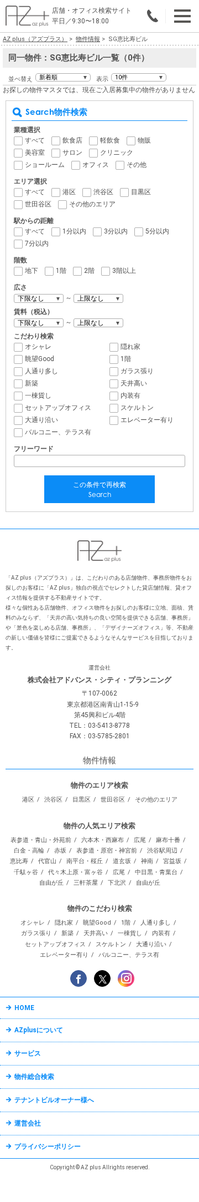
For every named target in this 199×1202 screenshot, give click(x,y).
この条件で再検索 (99, 490)
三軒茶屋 (86, 882)
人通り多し (41, 371)
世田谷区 (38, 204)
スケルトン (137, 408)
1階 (61, 271)
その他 (136, 165)
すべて (35, 140)
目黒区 (141, 192)
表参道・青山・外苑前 (41, 840)
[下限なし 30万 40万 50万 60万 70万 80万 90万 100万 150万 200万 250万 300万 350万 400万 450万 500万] (39, 322)
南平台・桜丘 (84, 861)
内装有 (130, 395)
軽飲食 (110, 140)
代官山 (47, 861)
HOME (24, 1008)
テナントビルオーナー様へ (54, 1100)
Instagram (126, 978)
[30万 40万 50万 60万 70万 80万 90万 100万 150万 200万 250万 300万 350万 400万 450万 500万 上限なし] (98, 322)
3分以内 (116, 231)
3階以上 (124, 271)
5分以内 (157, 231)
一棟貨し (38, 395)
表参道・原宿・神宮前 (106, 850)
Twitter (102, 978)
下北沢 (117, 882)
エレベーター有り (147, 420)
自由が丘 (51, 882)
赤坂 (60, 850)
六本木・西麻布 (102, 840)
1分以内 (74, 231)
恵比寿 (19, 861)
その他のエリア (92, 204)
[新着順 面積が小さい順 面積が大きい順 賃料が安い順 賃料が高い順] (63, 77)
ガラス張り (137, 371)
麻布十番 (168, 840)
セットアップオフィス (58, 408)
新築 (31, 383)
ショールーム (45, 165)
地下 (31, 271)
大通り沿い (41, 420)
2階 (89, 271)
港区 (69, 192)
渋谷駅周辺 (162, 850)
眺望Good (39, 359)
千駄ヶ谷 (26, 872)
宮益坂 (172, 861)
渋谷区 (103, 192)
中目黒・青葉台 (156, 872)
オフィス (95, 165)
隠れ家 (130, 347)
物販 (144, 140)
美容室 (35, 152)
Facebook (78, 978)
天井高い (134, 383)
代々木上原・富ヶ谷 (75, 872)
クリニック (116, 152)
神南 (147, 861)
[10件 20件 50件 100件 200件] (138, 77)
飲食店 (72, 140)
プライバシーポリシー (47, 1146)
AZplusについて (38, 1030)
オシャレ (38, 347)
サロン (72, 152)
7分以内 (37, 243)
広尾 (140, 840)
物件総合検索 (34, 1077)
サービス (27, 1053)
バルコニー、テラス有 (58, 432)
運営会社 (27, 1123)
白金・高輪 (29, 850)
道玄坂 (122, 861)
